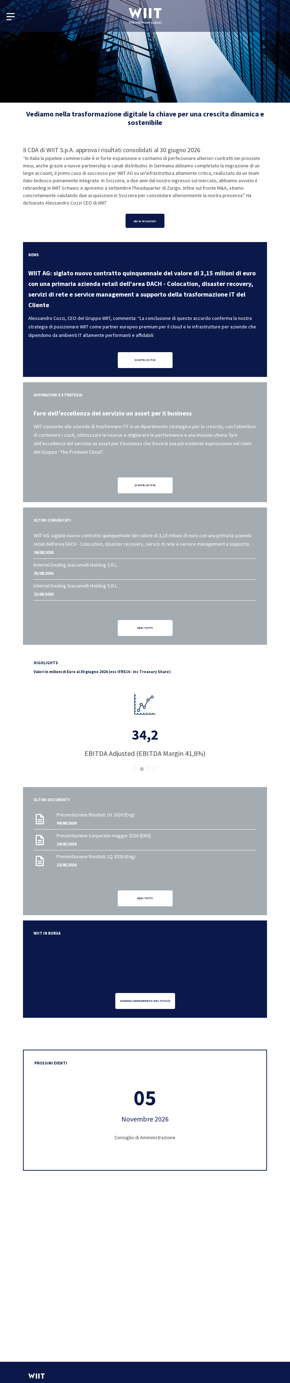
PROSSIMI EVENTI (50, 1063)
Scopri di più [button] (145, 360)
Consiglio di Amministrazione (145, 1137)
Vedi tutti (145, 628)
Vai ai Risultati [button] (145, 221)
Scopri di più (145, 485)
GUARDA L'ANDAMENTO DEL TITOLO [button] (145, 1001)
